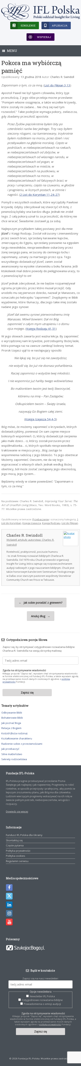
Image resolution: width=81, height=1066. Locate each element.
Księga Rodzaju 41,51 (41, 329)
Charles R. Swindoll (62, 77)
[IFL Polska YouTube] (9, 922)
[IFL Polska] (40, 11)
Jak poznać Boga (11, 723)
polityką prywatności (50, 1024)
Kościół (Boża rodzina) (14, 733)
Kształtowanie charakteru (16, 738)
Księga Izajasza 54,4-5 (40, 419)
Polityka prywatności (18, 850)
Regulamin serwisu (17, 861)
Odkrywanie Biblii (11, 712)
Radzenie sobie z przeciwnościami (21, 743)
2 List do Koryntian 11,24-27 (39, 195)
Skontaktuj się (14, 840)
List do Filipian (70, 523)
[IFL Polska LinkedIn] (9, 904)
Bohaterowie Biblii (12, 717)
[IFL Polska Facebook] (9, 887)
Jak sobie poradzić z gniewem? (40, 602)
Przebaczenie (40, 519)
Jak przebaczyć (10, 749)
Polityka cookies (15, 856)
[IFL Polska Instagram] (9, 913)
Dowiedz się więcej (17, 811)
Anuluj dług (40, 616)
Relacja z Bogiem (11, 728)
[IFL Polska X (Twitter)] (9, 896)
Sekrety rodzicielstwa (14, 759)
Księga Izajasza (31, 523)
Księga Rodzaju (51, 523)
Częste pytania (15, 845)
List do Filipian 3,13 (57, 85)
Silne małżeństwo (11, 754)
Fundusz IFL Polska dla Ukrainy (24, 835)
